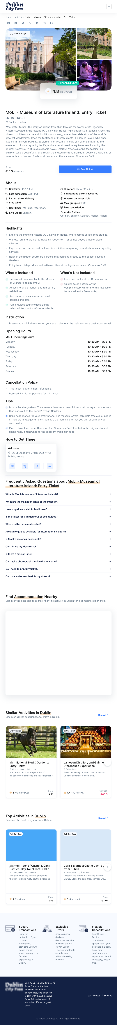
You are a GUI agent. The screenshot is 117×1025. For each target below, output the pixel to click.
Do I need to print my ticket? (21, 568)
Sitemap (108, 995)
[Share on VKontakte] (45, 23)
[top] (109, 1017)
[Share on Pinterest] (9, 23)
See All (102, 715)
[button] (40, 59)
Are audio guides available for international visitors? (35, 531)
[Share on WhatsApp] (30, 23)
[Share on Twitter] (23, 23)
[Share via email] (52, 23)
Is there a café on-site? (18, 553)
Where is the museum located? (23, 524)
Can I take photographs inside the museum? (31, 561)
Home (8, 17)
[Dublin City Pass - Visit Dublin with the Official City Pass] (14, 6)
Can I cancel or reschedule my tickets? (27, 576)
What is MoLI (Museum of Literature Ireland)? (31, 494)
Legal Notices (93, 995)
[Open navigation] (109, 6)
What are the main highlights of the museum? (31, 501)
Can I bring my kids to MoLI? (22, 546)
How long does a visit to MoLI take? (26, 509)
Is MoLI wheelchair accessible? (23, 539)
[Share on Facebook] (16, 23)
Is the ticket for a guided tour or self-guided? (31, 516)
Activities (18, 17)
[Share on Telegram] (37, 23)
